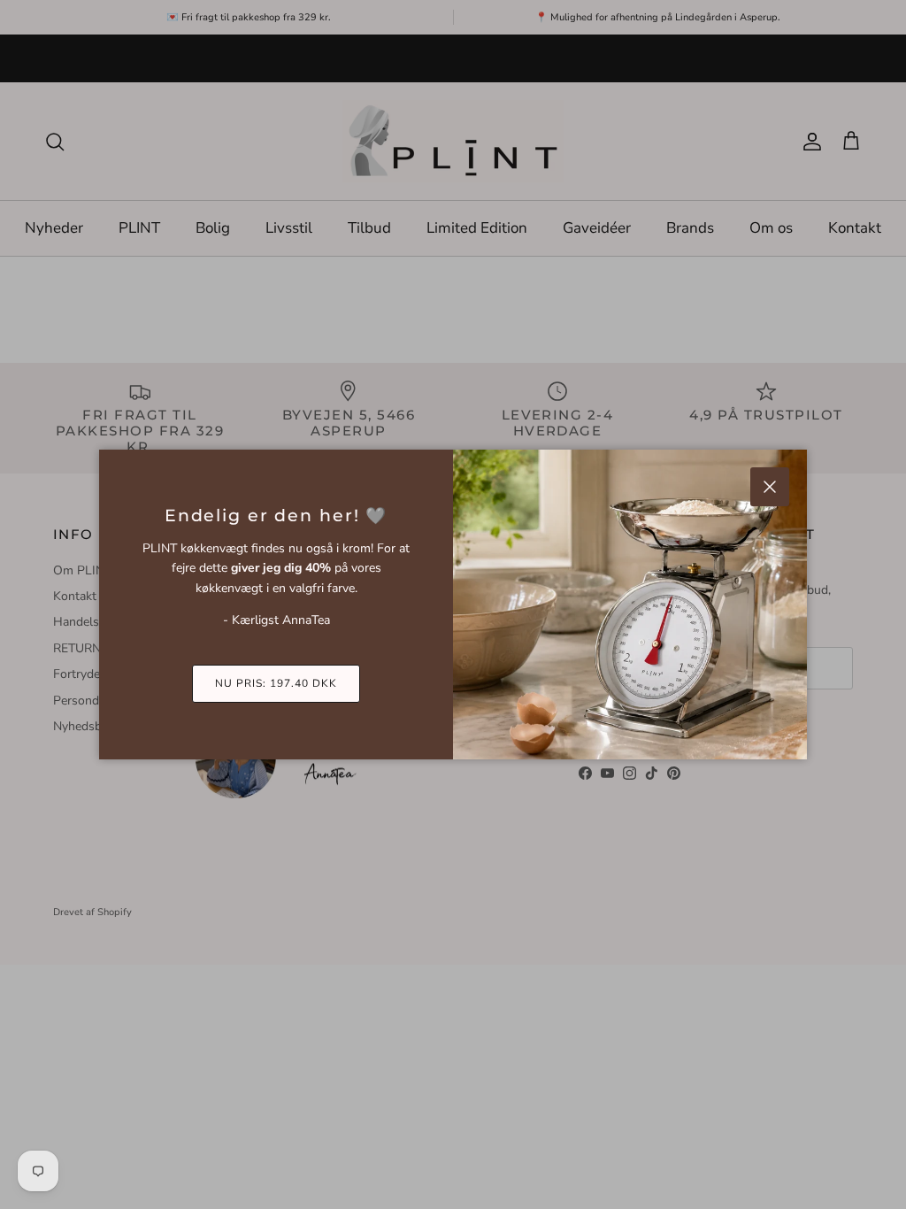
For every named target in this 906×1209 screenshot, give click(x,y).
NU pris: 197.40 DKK (275, 683)
